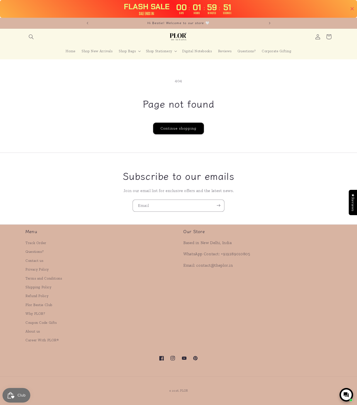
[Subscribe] (218, 205)
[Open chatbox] (346, 395)
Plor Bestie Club (39, 305)
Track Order (36, 243)
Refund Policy (37, 296)
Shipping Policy (38, 287)
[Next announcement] (269, 23)
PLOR (184, 390)
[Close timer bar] (352, 9)
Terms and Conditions (44, 278)
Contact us (34, 260)
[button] (31, 36)
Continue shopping (178, 128)
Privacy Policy (37, 269)
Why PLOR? (35, 313)
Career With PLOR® (42, 340)
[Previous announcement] (87, 23)
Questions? (34, 252)
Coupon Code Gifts (41, 322)
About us (33, 331)
